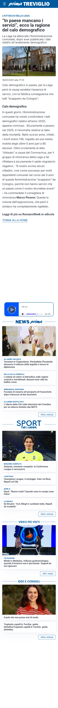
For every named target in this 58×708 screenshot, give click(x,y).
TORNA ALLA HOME (15, 220)
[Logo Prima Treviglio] (29, 4)
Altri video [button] (48, 573)
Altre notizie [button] (47, 414)
